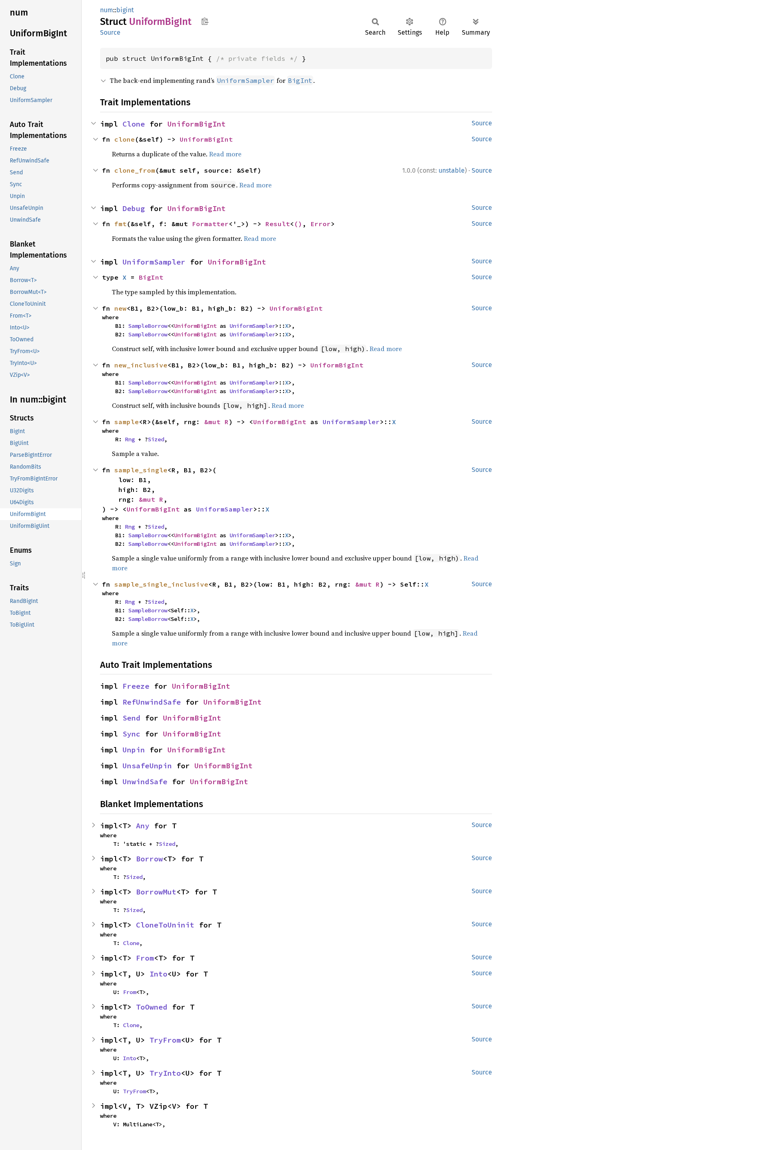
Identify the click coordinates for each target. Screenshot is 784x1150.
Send (131, 718)
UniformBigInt (196, 124)
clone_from (134, 170)
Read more (225, 153)
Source (110, 32)
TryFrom (165, 1040)
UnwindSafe (144, 781)
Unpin (133, 749)
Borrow (149, 858)
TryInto (165, 1073)
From (145, 958)
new (120, 308)
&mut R (216, 422)
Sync (131, 733)
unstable (452, 170)
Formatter (210, 224)
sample (126, 422)
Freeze (135, 686)
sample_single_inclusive (161, 584)
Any (142, 825)
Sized (156, 439)
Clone (133, 124)
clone (124, 139)
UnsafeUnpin (147, 765)
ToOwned (151, 1007)
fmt (120, 224)
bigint (125, 10)
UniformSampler (153, 262)
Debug (133, 208)
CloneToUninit (165, 925)
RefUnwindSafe (151, 702)
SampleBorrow (147, 325)
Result (277, 224)
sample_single (140, 470)
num (106, 10)
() (298, 224)
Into (158, 974)
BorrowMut (156, 891)
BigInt (151, 277)
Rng (130, 439)
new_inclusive (140, 365)
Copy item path (205, 21)
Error (320, 224)
